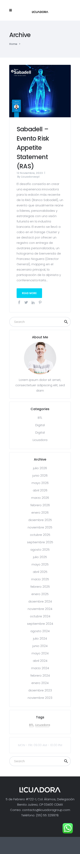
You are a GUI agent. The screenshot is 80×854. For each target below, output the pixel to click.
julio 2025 (40, 557)
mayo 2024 (40, 653)
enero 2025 (40, 594)
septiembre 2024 (40, 623)
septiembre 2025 (40, 542)
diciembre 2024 (40, 601)
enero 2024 (40, 683)
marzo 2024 (40, 668)
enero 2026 (40, 512)
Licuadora (40, 440)
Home (13, 44)
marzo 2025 (40, 579)
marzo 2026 (40, 498)
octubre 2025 (40, 535)
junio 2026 (40, 475)
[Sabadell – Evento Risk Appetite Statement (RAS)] (40, 90)
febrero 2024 (40, 675)
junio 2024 (40, 646)
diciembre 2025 (40, 520)
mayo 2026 (40, 483)
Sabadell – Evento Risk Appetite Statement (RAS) (33, 148)
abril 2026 (40, 490)
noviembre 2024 (40, 609)
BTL (40, 417)
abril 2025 (40, 572)
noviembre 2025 (40, 527)
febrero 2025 (40, 586)
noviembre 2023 (40, 698)
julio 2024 (40, 638)
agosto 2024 (40, 631)
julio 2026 (40, 468)
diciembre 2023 (40, 690)
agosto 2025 (40, 549)
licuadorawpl (30, 177)
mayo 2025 (40, 564)
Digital (40, 425)
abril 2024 (40, 661)
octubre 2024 (40, 616)
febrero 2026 (40, 505)
